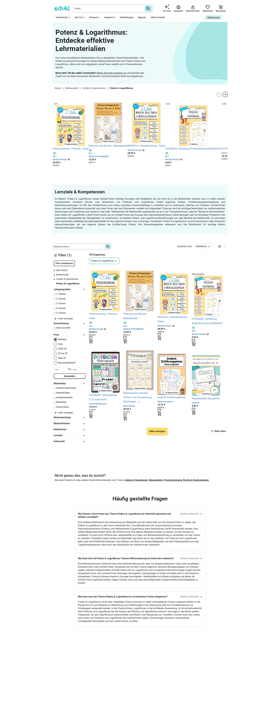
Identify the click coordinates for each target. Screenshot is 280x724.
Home (58, 88)
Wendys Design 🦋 (61, 159)
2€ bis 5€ (63, 353)
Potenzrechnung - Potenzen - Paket (71, 148)
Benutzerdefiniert (66, 362)
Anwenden (69, 376)
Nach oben (220, 431)
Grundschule (62, 17)
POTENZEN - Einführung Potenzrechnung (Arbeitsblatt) (193, 148)
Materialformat (62, 423)
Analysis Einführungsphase (172, 397)
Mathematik (62, 274)
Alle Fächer (62, 270)
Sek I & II (78, 17)
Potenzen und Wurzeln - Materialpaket (108, 145)
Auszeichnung (61, 323)
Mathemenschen (165, 401)
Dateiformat (60, 429)
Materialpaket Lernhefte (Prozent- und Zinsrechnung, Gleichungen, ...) (137, 397)
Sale (60, 344)
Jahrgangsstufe (62, 289)
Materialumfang (62, 417)
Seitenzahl (59, 441)
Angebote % (109, 17)
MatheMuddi (129, 406)
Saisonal (93, 17)
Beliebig (62, 339)
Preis (56, 334)
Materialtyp (60, 383)
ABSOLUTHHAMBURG (99, 156)
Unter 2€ (62, 348)
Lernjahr (58, 435)
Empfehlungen (126, 17)
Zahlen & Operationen (67, 279)
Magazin (142, 17)
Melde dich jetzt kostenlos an (111, 73)
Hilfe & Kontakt (158, 17)
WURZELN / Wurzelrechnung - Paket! (146, 145)
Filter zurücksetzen (64, 263)
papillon (195, 403)
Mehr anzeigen (157, 431)
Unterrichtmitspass (98, 404)
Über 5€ (62, 358)
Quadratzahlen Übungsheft (206, 398)
